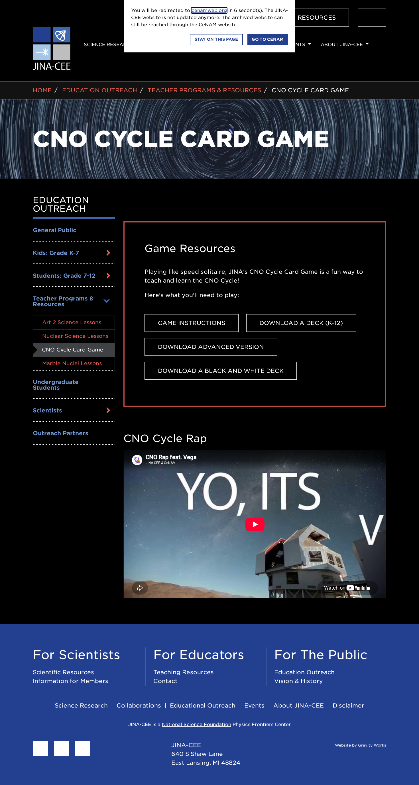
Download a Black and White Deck (221, 370)
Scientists (47, 410)
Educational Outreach (202, 705)
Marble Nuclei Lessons (72, 363)
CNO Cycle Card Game (310, 90)
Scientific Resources (63, 672)
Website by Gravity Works (360, 745)
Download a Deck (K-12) (301, 323)
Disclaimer (348, 705)
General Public (54, 230)
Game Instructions (191, 323)
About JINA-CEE (298, 705)
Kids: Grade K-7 (56, 253)
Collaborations (139, 705)
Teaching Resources (183, 672)
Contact (165, 681)
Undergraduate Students (56, 385)
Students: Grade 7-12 (64, 275)
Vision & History (298, 681)
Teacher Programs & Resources (204, 90)
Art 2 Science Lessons (71, 322)
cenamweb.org (209, 10)
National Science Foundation (196, 724)
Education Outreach (99, 90)
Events (254, 705)
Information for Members (70, 681)
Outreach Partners (60, 433)
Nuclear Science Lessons (75, 336)
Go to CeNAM (268, 39)
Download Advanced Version (211, 347)
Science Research (81, 705)
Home (42, 90)
